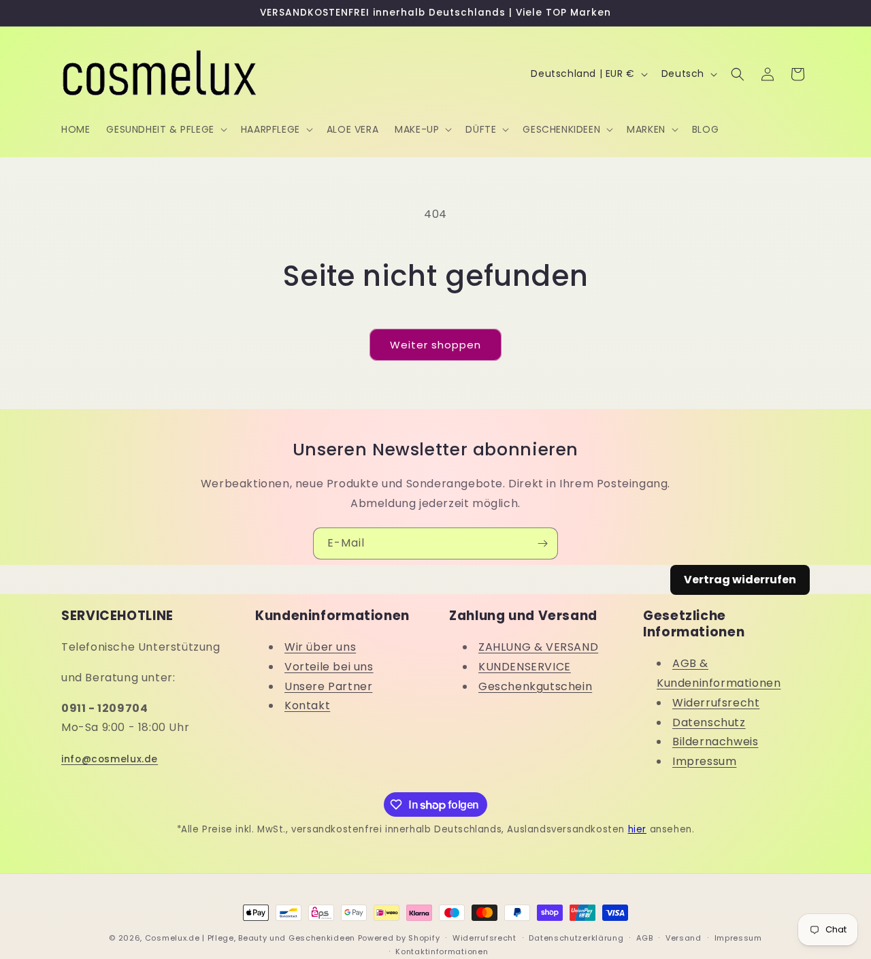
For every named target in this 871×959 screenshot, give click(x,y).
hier (637, 829)
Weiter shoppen (435, 345)
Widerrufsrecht (715, 703)
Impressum (704, 762)
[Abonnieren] (542, 543)
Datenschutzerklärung (576, 937)
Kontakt (307, 706)
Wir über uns (320, 647)
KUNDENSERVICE (524, 666)
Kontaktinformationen (441, 951)
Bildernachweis (715, 742)
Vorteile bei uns (329, 666)
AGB (644, 937)
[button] (165, 129)
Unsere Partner (328, 686)
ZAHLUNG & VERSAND (538, 647)
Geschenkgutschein (535, 686)
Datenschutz (709, 722)
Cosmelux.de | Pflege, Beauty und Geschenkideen (250, 937)
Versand (683, 937)
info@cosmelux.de (109, 759)
